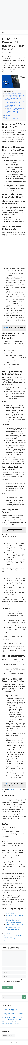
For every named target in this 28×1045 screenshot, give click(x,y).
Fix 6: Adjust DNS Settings (13, 109)
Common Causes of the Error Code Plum (14, 95)
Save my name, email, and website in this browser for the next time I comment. (14, 981)
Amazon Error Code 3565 (15, 789)
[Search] (24, 997)
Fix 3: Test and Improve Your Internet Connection (13, 103)
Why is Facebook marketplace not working (13, 1017)
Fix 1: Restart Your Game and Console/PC (13, 99)
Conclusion (7, 115)
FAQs (5, 117)
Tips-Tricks (7, 933)
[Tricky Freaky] (4, 32)
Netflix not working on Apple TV (12, 936)
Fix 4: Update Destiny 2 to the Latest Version (13, 106)
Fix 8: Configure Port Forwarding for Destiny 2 (14, 113)
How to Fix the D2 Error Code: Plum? (13, 96)
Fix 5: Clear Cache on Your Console (15, 108)
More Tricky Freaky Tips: (12, 118)
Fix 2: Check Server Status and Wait (16, 101)
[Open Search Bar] (22, 32)
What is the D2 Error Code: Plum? (12, 93)
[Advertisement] (14, 15)
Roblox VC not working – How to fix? (12, 1019)
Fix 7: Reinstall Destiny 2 (13, 111)
